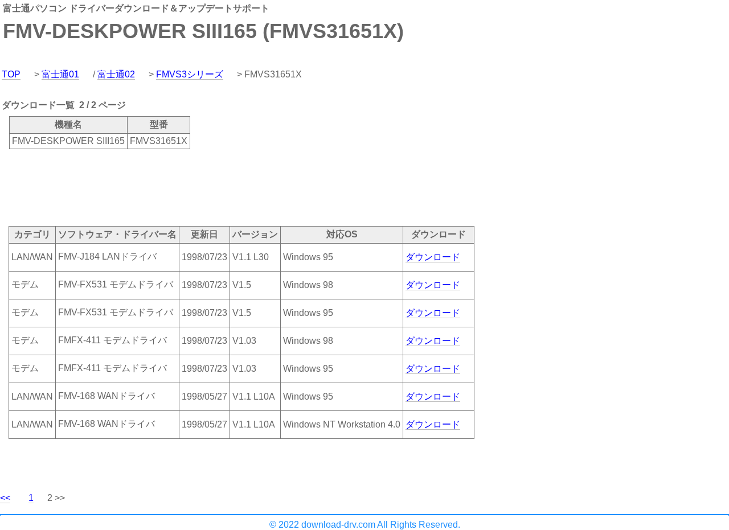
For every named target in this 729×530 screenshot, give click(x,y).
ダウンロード (433, 257)
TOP (11, 74)
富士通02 (116, 74)
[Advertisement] (207, 186)
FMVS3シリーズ (189, 74)
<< (5, 498)
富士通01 (60, 74)
